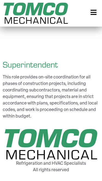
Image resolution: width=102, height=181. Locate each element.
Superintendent (30, 64)
